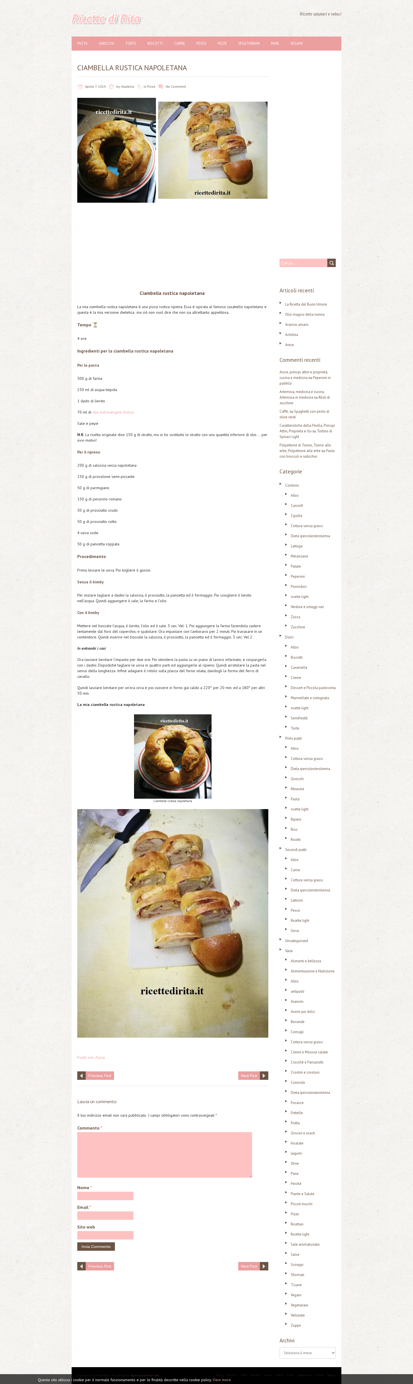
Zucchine (298, 627)
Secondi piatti (296, 849)
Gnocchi (106, 43)
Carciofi (297, 505)
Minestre (297, 789)
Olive (295, 1163)
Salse (295, 1254)
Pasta (82, 43)
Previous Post (99, 1075)
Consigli (297, 1031)
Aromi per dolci (303, 1011)
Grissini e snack (303, 1133)
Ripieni (296, 819)
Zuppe (296, 1325)
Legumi (296, 1153)
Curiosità (298, 1082)
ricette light (299, 596)
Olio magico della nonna (304, 314)
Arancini (297, 1001)
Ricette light (300, 920)
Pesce (201, 43)
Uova (295, 930)
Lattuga (297, 546)
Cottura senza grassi (307, 525)
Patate (296, 566)
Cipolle (296, 515)
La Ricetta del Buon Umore (306, 304)
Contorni (292, 485)
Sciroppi (297, 1264)
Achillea (291, 334)
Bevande (298, 1021)
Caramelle (299, 667)
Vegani (297, 43)
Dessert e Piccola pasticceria (313, 687)
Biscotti (155, 43)
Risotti (296, 839)
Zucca (295, 617)
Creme (296, 677)
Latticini (297, 900)
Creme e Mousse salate (309, 1052)
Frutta (295, 1123)
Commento (89, 1128)
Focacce (297, 1102)
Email (84, 1207)
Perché (296, 1183)
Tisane (296, 1285)
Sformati (297, 1274)
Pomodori (299, 586)
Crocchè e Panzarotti (307, 1062)
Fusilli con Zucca (91, 1057)
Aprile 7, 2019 (95, 86)
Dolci (289, 637)
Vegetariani (249, 43)
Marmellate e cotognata (310, 698)
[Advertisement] (172, 247)
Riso (294, 829)
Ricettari (297, 1224)
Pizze (222, 43)
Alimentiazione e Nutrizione (313, 971)
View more (222, 1379)
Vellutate (298, 1315)
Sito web (86, 1227)
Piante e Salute (302, 1193)
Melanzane (299, 556)
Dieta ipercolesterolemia (310, 536)
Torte (130, 43)
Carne (179, 43)
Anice (289, 344)
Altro (295, 495)
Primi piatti (293, 738)
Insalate (297, 1143)
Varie (289, 951)
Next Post (249, 1075)
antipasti (297, 991)
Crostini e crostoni (305, 1072)
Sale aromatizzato (305, 1244)
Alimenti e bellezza (306, 961)
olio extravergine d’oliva (113, 412)
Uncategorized (296, 940)
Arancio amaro (296, 324)
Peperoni (298, 576)
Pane (275, 43)
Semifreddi (299, 718)
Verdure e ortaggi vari (307, 606)
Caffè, (284, 411)
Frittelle (297, 1112)
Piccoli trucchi (301, 1204)
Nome (84, 1187)
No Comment (176, 86)
